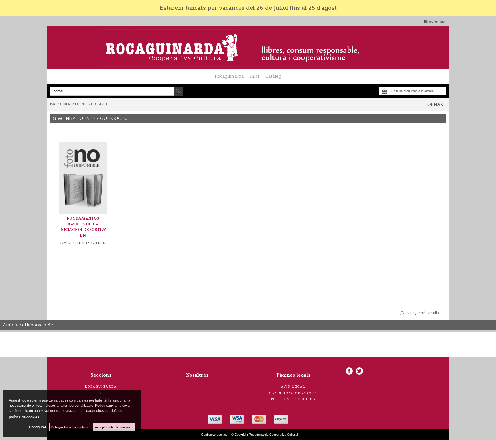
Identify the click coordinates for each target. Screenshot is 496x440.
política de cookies (24, 417)
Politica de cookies (293, 399)
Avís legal (293, 386)
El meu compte (434, 21)
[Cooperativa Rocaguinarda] (248, 48)
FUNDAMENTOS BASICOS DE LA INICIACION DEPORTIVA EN (83, 227)
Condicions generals (293, 393)
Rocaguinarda (229, 76)
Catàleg (273, 76)
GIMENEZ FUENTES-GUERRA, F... (83, 245)
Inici (254, 76)
